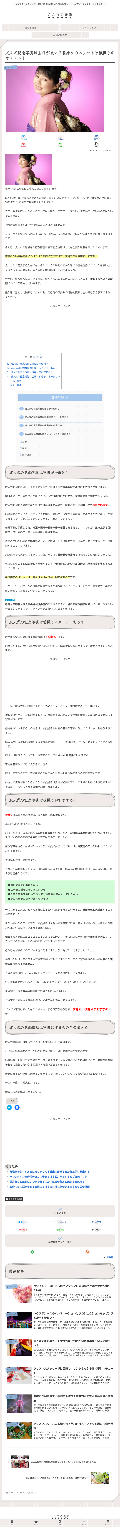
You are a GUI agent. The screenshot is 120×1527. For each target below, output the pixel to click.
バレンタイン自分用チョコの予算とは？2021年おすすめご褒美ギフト (48, 1176)
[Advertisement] (60, 327)
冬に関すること (15, 1199)
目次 (57, 397)
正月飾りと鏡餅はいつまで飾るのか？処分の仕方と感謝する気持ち (47, 1181)
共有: (16, 381)
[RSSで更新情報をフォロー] (87, 1252)
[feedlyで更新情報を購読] (32, 1252)
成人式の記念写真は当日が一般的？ (27, 364)
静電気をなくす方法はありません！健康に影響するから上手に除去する (50, 1171)
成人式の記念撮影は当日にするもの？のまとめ (33, 376)
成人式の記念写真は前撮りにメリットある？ (32, 368)
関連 (15, 385)
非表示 (37, 357)
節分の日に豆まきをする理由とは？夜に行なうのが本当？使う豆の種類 (50, 1186)
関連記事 (26, 455)
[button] (96, 145)
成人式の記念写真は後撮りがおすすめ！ (30, 372)
